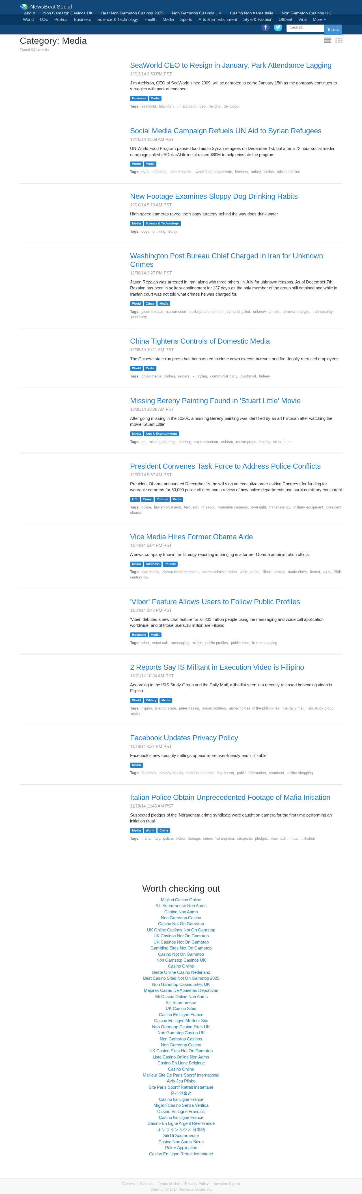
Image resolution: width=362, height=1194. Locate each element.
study (172, 231)
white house (249, 572)
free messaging (264, 643)
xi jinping (200, 376)
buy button (225, 773)
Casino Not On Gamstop (181, 923)
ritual (294, 838)
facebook (148, 773)
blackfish (166, 106)
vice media (150, 572)
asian (135, 713)
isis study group (320, 708)
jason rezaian (152, 311)
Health (150, 19)
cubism (227, 442)
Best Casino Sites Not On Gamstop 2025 (181, 978)
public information (251, 773)
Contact (146, 1184)
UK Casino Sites (181, 1008)
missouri (208, 507)
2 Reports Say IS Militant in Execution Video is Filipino (217, 667)
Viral (302, 19)
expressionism (206, 442)
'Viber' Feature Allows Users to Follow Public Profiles (215, 601)
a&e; (327, 572)
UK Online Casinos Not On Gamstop (181, 929)
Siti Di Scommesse (181, 1135)
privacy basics (171, 773)
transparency (279, 507)
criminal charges (296, 311)
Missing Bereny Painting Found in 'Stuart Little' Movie (215, 400)
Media (168, 19)
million (197, 643)
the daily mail (293, 708)
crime (207, 838)
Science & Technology (117, 19)
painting (184, 442)
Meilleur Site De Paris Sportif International (181, 1075)
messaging (180, 643)
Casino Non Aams (181, 911)
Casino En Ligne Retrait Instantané (181, 1153)
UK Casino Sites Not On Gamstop (181, 1050)
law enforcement (167, 507)
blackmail (248, 376)
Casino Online (181, 966)
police (146, 507)
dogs (145, 231)
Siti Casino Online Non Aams (181, 996)
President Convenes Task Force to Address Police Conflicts (225, 466)
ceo (203, 106)
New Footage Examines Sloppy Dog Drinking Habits (214, 196)
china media (151, 376)
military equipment (308, 507)
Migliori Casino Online (181, 899)
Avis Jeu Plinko (181, 1081)
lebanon (241, 172)
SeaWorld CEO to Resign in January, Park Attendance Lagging (230, 65)
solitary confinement (206, 311)
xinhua (169, 376)
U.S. (44, 19)
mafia (145, 838)
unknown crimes (266, 311)
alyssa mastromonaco (180, 572)
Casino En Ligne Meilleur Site (181, 1020)
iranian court (176, 311)
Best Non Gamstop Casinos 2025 (132, 13)
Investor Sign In (227, 1184)
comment (276, 773)
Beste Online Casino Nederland (181, 972)
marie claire (297, 572)
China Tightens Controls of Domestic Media (200, 341)
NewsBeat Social (50, 5)
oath (283, 838)
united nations (181, 172)
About (29, 13)
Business (82, 19)
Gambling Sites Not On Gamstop (181, 948)
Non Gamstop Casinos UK (68, 13)
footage (194, 838)
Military (151, 700)
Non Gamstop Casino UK (181, 1032)
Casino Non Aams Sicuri (181, 1141)
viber (145, 643)
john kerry (139, 317)
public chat (240, 643)
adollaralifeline (288, 172)
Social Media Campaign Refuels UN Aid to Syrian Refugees (226, 130)
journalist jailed (238, 311)
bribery (264, 376)
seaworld (148, 106)
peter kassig (189, 708)
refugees (159, 172)
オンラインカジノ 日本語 (181, 1129)
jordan (269, 172)
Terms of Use (169, 1184)
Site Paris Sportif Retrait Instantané (181, 1087)
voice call (160, 643)
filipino (146, 708)
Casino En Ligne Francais (181, 1111)
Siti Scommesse (181, 1002)
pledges (261, 838)
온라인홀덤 (181, 1093)
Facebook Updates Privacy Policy (184, 738)
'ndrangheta (224, 838)
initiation (308, 838)
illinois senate (273, 572)
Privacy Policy (197, 1184)
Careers (128, 1184)
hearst (315, 572)
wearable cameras (233, 507)
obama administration (219, 572)
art (143, 442)
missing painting (162, 442)
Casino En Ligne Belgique (181, 1062)
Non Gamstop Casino (181, 917)
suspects (244, 838)
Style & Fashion (257, 19)
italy (157, 838)
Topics (333, 29)
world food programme (214, 172)
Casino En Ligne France (181, 1014)
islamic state (165, 708)
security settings (200, 773)
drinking (158, 231)
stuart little (281, 442)
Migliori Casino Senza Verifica (181, 1105)
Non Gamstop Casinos (181, 1038)
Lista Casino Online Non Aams (181, 1057)
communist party (223, 376)
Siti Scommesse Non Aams (181, 905)
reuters (183, 376)
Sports (186, 19)
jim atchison (187, 106)
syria (145, 172)
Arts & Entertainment (218, 19)
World (28, 19)
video (180, 838)
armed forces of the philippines (254, 708)
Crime (150, 303)
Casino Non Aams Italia (251, 13)
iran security (323, 311)
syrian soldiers (214, 708)
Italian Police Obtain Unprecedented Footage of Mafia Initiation (230, 797)
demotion (231, 106)
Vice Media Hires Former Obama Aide (191, 536)
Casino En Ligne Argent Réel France (181, 1123)
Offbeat (285, 19)
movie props (246, 442)
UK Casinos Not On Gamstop (181, 935)
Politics (61, 19)
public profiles (216, 643)
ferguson (191, 507)
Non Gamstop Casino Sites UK (181, 984)
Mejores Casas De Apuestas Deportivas (181, 990)
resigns (215, 106)
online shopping (300, 773)
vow (274, 838)
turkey (256, 172)
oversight (258, 507)
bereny (264, 442)
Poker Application (181, 1147)
